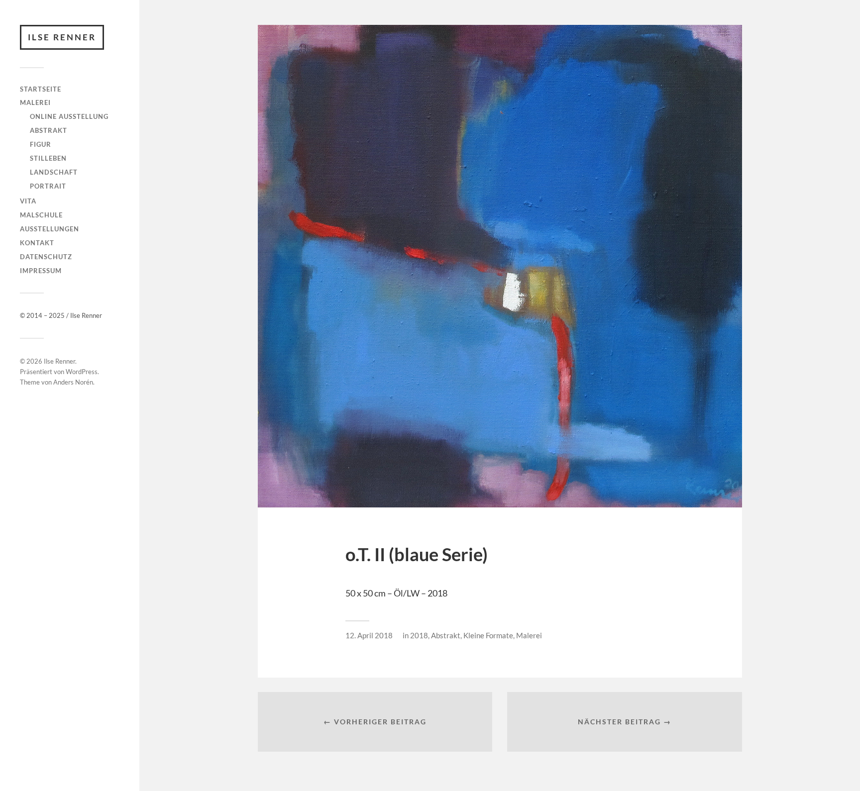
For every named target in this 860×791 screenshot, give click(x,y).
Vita (28, 201)
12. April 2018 (369, 635)
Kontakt (37, 243)
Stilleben (48, 158)
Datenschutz (46, 257)
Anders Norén (73, 382)
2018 (419, 635)
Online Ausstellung (69, 116)
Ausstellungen (49, 229)
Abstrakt (48, 130)
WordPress (82, 372)
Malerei (35, 102)
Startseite (40, 89)
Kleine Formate (488, 635)
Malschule (41, 215)
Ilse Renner (62, 37)
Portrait (48, 186)
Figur (40, 144)
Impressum (41, 271)
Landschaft (54, 172)
